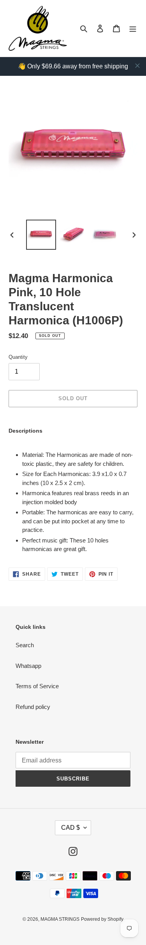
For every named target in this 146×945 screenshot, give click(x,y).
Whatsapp (28, 665)
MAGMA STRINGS (59, 919)
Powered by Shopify (102, 919)
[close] (137, 66)
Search (25, 645)
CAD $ (70, 827)
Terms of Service (37, 686)
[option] (41, 235)
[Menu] (133, 28)
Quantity (18, 357)
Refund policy (33, 706)
